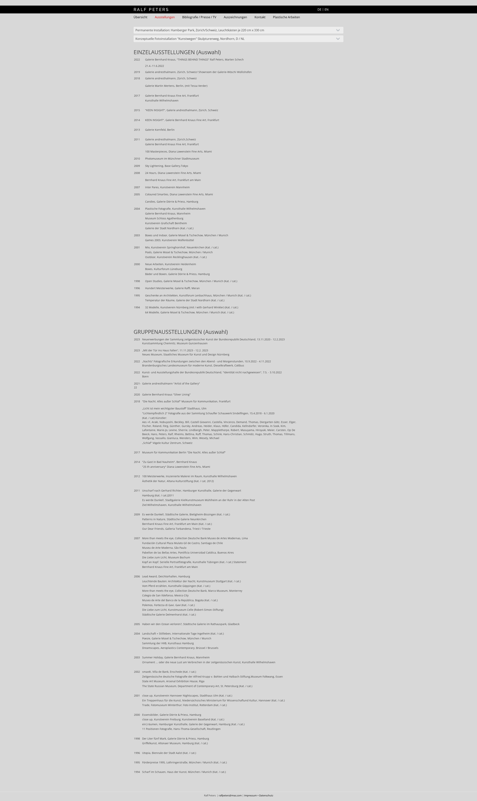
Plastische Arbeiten (286, 17)
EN (326, 9)
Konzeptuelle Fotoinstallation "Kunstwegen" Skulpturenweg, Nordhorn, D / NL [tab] (189, 39)
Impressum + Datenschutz (258, 795)
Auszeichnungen (235, 17)
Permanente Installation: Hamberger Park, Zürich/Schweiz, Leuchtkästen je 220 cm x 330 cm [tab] (199, 30)
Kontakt (260, 17)
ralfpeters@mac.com (230, 795)
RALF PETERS (151, 9)
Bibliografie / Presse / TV (199, 17)
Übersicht (140, 17)
